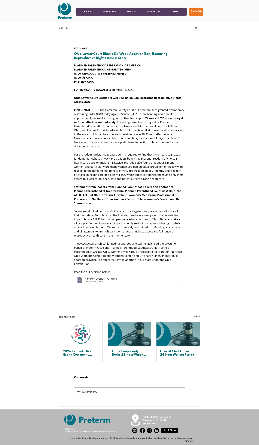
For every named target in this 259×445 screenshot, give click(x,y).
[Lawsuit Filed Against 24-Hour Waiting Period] (178, 334)
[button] (196, 28)
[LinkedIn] (156, 430)
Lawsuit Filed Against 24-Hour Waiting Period (177, 353)
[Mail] (134, 430)
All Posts (63, 28)
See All (196, 316)
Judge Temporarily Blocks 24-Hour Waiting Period (128, 353)
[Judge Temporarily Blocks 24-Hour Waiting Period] (129, 334)
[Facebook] (142, 430)
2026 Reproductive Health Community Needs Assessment (77, 353)
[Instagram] (149, 430)
